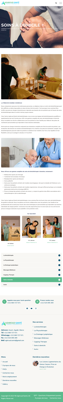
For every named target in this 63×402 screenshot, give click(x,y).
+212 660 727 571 (10, 333)
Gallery (5, 384)
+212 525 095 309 (10, 338)
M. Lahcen (31, 240)
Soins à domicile (8, 279)
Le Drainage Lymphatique (10, 265)
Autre (5, 284)
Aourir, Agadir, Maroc (16, 330)
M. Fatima (10, 243)
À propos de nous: (9, 365)
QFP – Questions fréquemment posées (47, 395)
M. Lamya (52, 240)
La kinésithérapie (8, 255)
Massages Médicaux (9, 270)
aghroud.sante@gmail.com (14, 340)
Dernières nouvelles (10, 380)
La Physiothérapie (8, 260)
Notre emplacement (10, 377)
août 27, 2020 (43, 369)
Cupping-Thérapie (8, 275)
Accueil (5, 362)
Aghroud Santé (22, 396)
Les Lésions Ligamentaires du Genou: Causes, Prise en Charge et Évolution (50, 364)
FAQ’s (5, 369)
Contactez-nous (8, 373)
